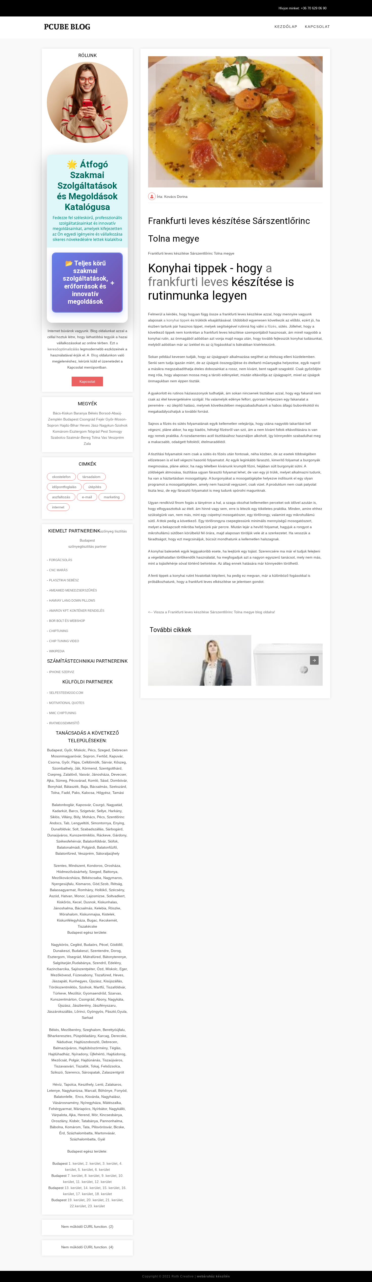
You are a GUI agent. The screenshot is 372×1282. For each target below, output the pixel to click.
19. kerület (76, 1200)
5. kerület (85, 1170)
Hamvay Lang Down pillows (72, 600)
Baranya (81, 413)
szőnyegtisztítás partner (87, 546)
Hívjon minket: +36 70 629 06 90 (302, 8)
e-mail (87, 497)
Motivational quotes (66, 703)
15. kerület (110, 1188)
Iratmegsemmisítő (64, 723)
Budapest (71, 419)
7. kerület (75, 1176)
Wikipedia (57, 651)
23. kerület (96, 1206)
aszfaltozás (61, 497)
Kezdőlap (286, 27)
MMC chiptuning (62, 713)
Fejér (101, 419)
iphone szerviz (61, 672)
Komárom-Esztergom (70, 431)
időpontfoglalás (64, 487)
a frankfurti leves (210, 275)
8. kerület (92, 1176)
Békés (93, 413)
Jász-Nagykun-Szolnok (109, 425)
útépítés (94, 487)
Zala (87, 444)
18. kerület (103, 1194)
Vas (104, 437)
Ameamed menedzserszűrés (73, 590)
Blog (94, 355)
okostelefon (61, 477)
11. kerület (84, 1182)
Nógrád (94, 431)
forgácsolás (60, 560)
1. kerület (76, 1163)
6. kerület (102, 1170)
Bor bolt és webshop (67, 621)
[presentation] (314, 660)
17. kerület (84, 1194)
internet (58, 507)
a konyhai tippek (176, 320)
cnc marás (58, 570)
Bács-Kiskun (63, 413)
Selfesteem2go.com (66, 693)
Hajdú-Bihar (70, 425)
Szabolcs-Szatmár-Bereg (71, 437)
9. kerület (108, 1176)
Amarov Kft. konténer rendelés (76, 611)
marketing (112, 497)
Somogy (115, 431)
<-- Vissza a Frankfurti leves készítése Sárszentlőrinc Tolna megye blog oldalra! (211, 612)
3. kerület (109, 1163)
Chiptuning (58, 631)
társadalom (91, 477)
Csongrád (87, 419)
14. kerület (92, 1188)
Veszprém (116, 437)
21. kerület (114, 1200)
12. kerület (103, 1182)
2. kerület (93, 1163)
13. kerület (73, 1188)
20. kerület (95, 1200)
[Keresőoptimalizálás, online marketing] (67, 33)
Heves (85, 425)
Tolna (96, 437)
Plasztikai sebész (64, 580)
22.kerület (78, 1206)
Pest (105, 431)
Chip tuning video (64, 641)
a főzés (270, 326)
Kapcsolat (317, 27)
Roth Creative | (201, 1276)
